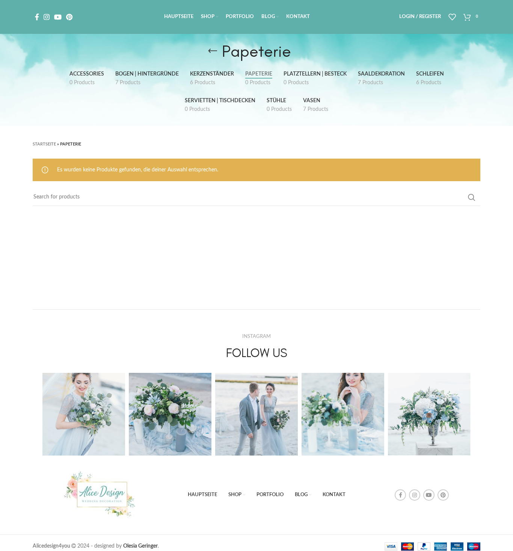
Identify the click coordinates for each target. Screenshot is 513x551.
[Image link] (101, 494)
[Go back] (212, 51)
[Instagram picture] (83, 414)
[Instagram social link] (46, 17)
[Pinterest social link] (69, 17)
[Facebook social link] (37, 17)
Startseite (44, 144)
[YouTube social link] (58, 17)
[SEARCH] (471, 197)
